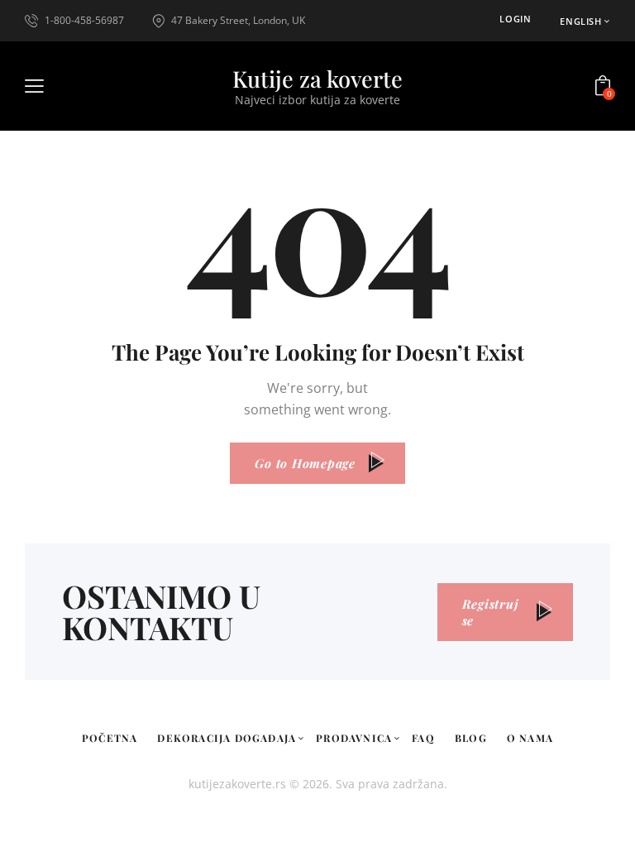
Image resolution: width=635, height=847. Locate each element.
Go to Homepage (305, 463)
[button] (585, 21)
